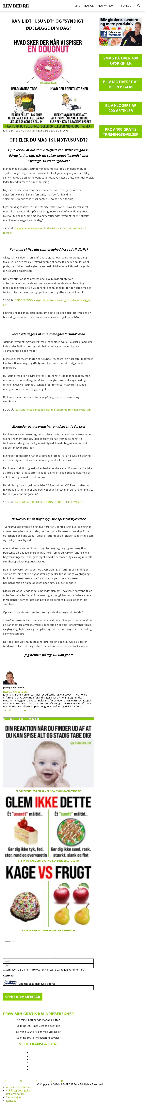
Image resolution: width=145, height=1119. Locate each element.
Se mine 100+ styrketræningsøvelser (38, 1037)
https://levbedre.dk (15, 691)
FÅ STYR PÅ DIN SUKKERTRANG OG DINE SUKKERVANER (48, 502)
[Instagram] (10, 710)
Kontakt (11, 1100)
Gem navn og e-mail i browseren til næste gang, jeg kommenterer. (45, 969)
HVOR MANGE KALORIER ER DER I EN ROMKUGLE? (48, 930)
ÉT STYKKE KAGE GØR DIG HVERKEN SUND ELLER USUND (48, 860)
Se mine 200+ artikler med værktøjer (38, 1031)
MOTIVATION (106, 5)
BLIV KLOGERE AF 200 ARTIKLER (120, 108)
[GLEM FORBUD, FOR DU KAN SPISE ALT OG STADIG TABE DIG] (48, 756)
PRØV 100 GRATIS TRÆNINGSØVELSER (120, 132)
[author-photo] (10, 683)
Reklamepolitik (15, 1094)
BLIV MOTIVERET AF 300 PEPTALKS (120, 84)
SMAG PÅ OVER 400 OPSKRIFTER (120, 61)
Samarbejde (13, 1097)
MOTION (89, 5)
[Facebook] (5, 710)
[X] (20, 710)
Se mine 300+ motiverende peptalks (38, 1025)
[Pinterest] (15, 710)
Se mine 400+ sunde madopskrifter (38, 1020)
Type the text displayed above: (36, 984)
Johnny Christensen (13, 687)
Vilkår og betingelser (19, 1090)
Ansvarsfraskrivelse (18, 1087)
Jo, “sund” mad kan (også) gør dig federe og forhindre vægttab (53, 409)
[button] (138, 5)
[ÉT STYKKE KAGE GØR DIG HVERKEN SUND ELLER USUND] (48, 826)
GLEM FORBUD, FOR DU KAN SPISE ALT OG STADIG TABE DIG (48, 791)
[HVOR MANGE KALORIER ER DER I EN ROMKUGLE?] (48, 896)
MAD (77, 5)
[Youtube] (25, 710)
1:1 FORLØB (124, 5)
